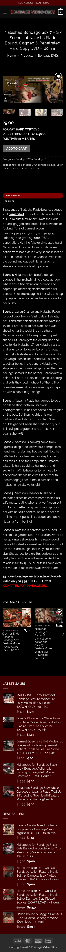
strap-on (34, 168)
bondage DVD (29, 164)
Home (11, 55)
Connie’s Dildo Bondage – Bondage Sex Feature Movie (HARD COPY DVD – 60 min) (11, 641)
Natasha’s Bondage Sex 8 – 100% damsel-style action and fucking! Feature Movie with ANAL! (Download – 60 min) (43, 643)
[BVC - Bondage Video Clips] (32, 12)
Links (46, 2)
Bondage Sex (41, 159)
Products (27, 55)
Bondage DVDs (48, 55)
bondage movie (46, 164)
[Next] (57, 89)
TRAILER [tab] (10, 201)
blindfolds (14, 164)
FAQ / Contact (25, 2)
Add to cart (16, 148)
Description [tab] (13, 195)
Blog (38, 2)
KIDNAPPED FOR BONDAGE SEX (25, 586)
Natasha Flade (20, 168)
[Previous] (8, 89)
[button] (5, 12)
